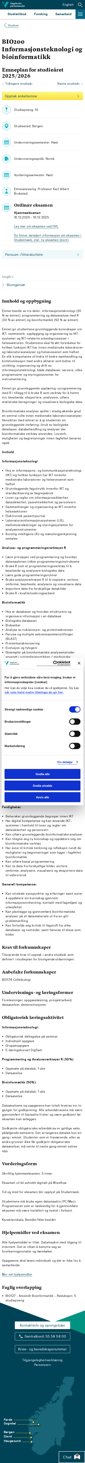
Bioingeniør (16, 285)
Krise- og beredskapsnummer (42, 1349)
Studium (13, 25)
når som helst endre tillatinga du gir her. (34, 692)
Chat (67, 1457)
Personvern (42, 1365)
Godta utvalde (42, 785)
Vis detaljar (65, 762)
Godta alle (43, 774)
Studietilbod (17, 14)
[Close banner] (79, 663)
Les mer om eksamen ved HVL (36, 226)
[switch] (74, 722)
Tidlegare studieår (19, 84)
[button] (80, 4)
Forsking (41, 14)
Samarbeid (63, 14)
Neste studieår (68, 84)
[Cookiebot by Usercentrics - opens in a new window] (53, 663)
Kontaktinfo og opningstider (42, 1325)
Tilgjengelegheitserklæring (42, 1360)
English (68, 4)
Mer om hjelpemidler (17, 1274)
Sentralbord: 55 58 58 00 (45, 1336)
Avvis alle (42, 797)
